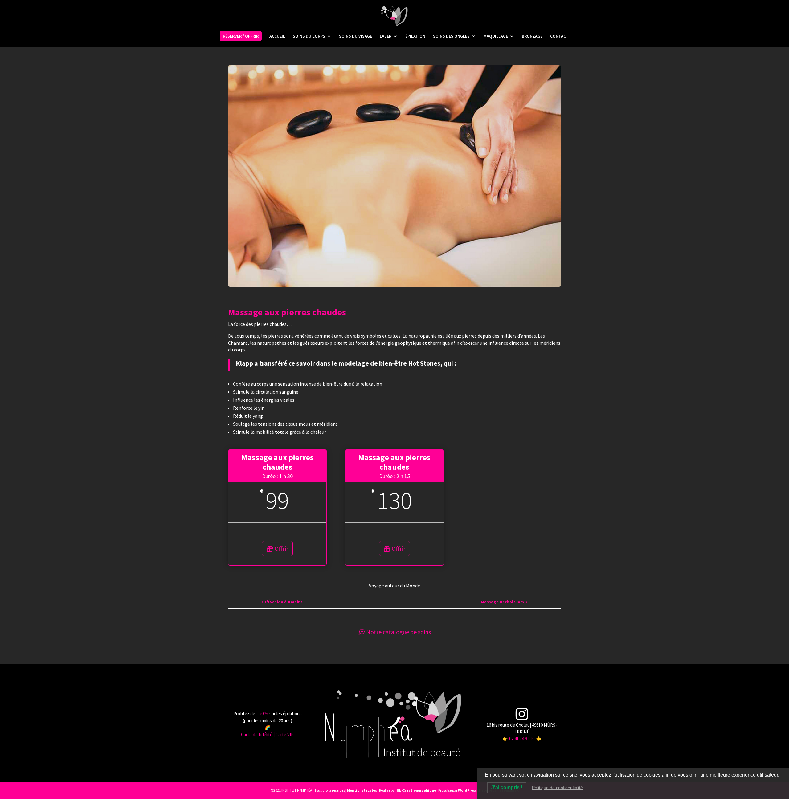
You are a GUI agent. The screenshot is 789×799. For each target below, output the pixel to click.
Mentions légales (362, 790)
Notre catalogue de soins (398, 632)
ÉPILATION (415, 36)
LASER (385, 36)
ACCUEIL (277, 36)
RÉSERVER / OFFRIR (241, 36)
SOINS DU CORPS (309, 36)
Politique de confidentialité (557, 787)
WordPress (467, 790)
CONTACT (559, 36)
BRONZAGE (532, 36)
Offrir (281, 548)
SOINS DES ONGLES (451, 36)
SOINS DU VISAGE (355, 36)
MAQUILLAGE (496, 36)
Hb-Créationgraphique (416, 790)
